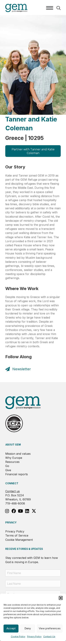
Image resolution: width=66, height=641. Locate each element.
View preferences (50, 628)
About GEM (13, 444)
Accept (11, 628)
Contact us (12, 491)
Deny (27, 628)
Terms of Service (16, 535)
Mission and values (18, 453)
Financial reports (16, 474)
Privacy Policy (34, 636)
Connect (11, 483)
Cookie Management (19, 539)
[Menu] (50, 8)
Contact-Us (49, 636)
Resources (12, 462)
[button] (60, 598)
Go (7, 466)
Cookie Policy (18, 636)
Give (8, 470)
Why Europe (13, 458)
